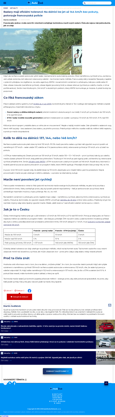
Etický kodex (57, 401)
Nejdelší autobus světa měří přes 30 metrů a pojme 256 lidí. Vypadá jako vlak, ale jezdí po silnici (41, 358)
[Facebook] (14, 383)
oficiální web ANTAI (37, 162)
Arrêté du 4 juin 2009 (42, 104)
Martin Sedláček (10, 20)
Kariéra (57, 398)
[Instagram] (5, 383)
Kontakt (57, 394)
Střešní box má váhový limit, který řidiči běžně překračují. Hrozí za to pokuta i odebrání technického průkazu (47, 342)
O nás (57, 403)
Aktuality (14, 8)
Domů (5, 8)
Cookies (57, 399)
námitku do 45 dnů (68, 200)
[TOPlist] (4, 416)
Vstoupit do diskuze (20, 297)
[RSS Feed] (9, 383)
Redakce (57, 396)
